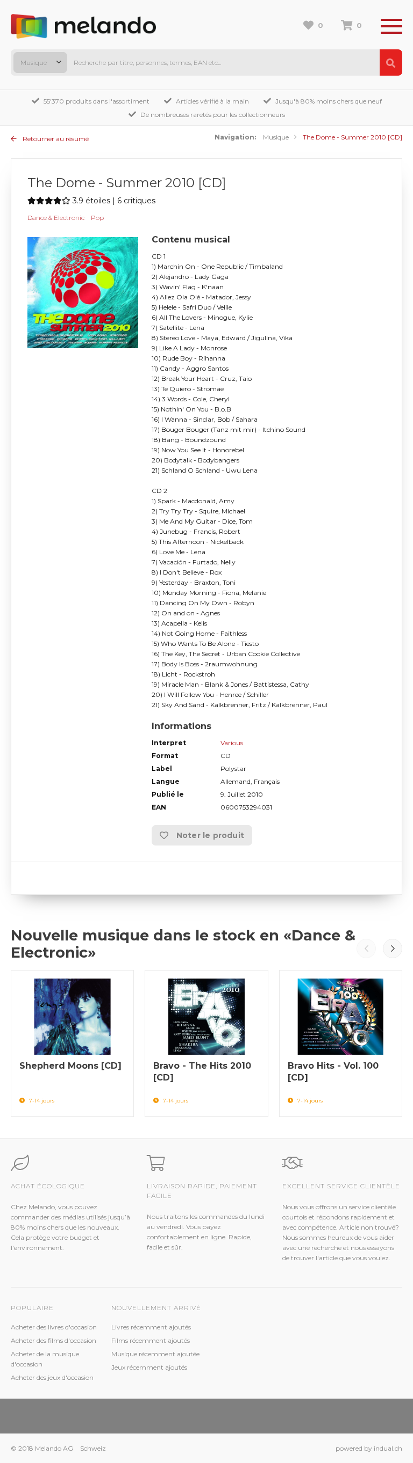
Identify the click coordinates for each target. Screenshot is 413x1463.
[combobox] (40, 62)
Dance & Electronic (55, 218)
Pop (97, 218)
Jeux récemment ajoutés (149, 1367)
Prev (366, 948)
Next (392, 948)
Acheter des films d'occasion (53, 1340)
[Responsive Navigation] (391, 27)
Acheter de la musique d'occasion (45, 1359)
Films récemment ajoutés (150, 1340)
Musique (276, 137)
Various (231, 743)
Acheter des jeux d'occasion (52, 1377)
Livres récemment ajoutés (151, 1327)
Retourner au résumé (55, 139)
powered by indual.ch (369, 1448)
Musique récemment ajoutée (155, 1354)
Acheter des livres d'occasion (54, 1327)
